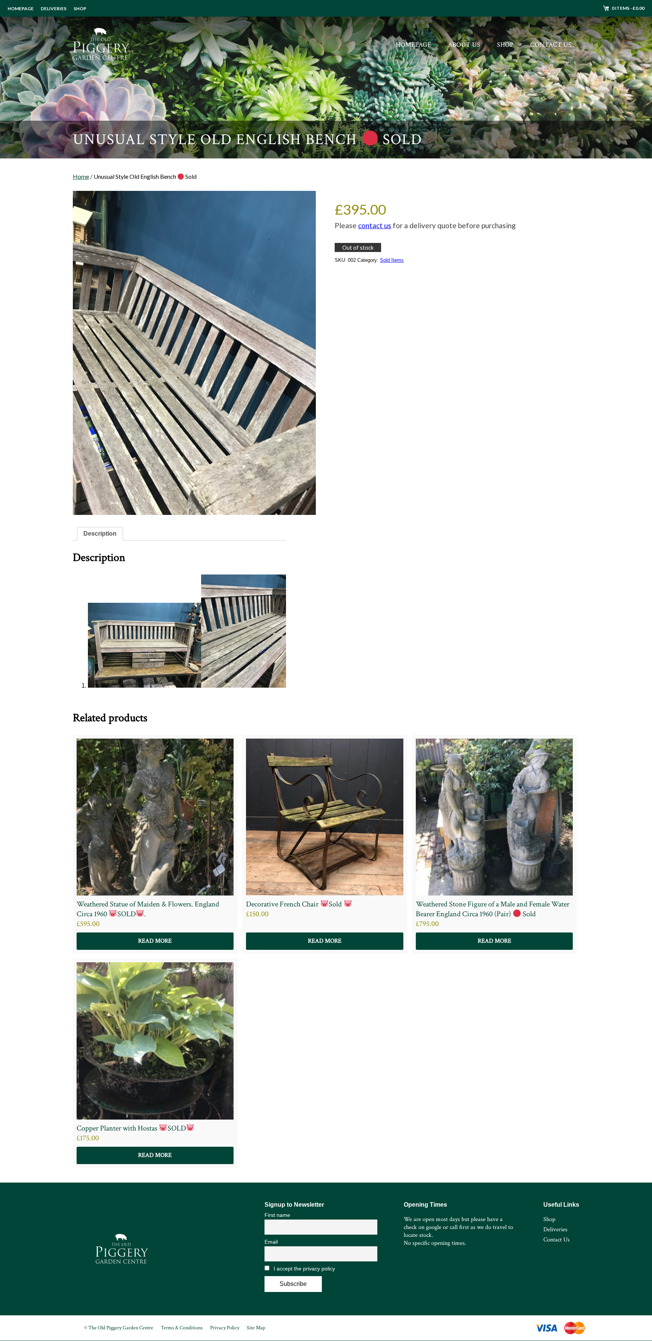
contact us (374, 225)
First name (277, 1215)
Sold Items (392, 260)
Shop (80, 8)
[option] (326, 79)
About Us (464, 44)
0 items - (628, 8)
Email (271, 1242)
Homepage (21, 8)
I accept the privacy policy (303, 1269)
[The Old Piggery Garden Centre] (121, 1249)
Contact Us (551, 44)
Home (81, 176)
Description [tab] (100, 533)
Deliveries (53, 8)
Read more (155, 941)
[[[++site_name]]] (101, 44)
